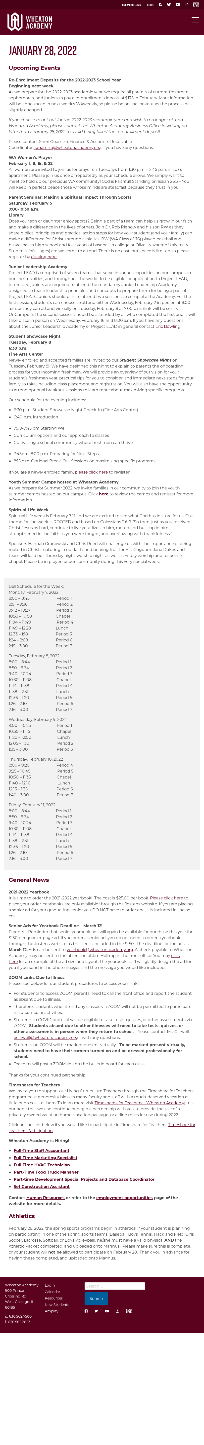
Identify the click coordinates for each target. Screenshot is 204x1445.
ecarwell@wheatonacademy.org (46, 1037)
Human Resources (45, 1197)
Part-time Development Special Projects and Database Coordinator (84, 1179)
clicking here (44, 256)
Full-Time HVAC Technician (42, 1164)
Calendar (52, 1291)
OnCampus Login (131, 4)
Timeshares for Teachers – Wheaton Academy (140, 1102)
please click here (91, 472)
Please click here (166, 897)
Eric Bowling (167, 326)
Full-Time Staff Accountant (41, 1150)
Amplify (51, 1311)
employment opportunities (124, 1197)
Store (150, 4)
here (103, 493)
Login (50, 1285)
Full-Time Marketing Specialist (45, 1157)
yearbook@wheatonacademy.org (100, 949)
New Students (57, 1304)
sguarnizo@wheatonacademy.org (67, 147)
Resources (54, 1298)
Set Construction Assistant (42, 1186)
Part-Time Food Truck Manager (46, 1172)
